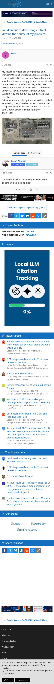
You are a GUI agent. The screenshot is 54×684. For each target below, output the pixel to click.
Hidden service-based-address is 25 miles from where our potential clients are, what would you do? (28, 344)
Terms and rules (9, 641)
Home (4, 658)
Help (4, 652)
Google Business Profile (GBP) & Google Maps (27, 368)
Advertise (6, 635)
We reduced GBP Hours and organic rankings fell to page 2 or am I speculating (29, 401)
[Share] (47, 65)
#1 (51, 65)
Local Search (12, 408)
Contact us (6, 629)
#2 (51, 172)
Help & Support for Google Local (21, 443)
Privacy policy (8, 646)
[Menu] (4, 4)
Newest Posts (13, 335)
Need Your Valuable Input (20, 373)
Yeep (6, 38)
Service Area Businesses (17, 353)
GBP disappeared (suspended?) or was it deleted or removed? (28, 361)
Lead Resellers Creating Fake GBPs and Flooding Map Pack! (27, 415)
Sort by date (19, 152)
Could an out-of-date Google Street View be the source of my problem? (24, 32)
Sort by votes (34, 152)
